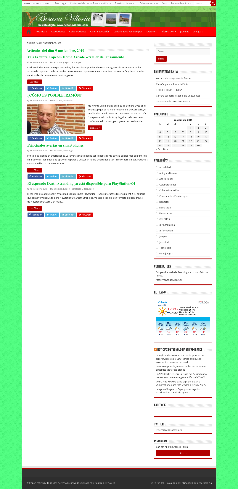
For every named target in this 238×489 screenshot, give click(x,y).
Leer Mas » (35, 82)
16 (198, 136)
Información (167, 31)
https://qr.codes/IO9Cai (169, 280)
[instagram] (214, 9)
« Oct (159, 149)
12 (167, 136)
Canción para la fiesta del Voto (172, 84)
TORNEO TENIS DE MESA (169, 90)
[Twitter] (210, 9)
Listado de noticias (181, 3)
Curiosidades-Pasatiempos (128, 31)
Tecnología (76, 62)
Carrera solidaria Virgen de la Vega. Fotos (178, 95)
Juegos (66, 62)
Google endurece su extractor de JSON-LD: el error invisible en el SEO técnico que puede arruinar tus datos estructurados (180, 359)
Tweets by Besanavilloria (169, 430)
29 (190, 145)
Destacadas (69, 101)
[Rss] (203, 9)
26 (167, 145)
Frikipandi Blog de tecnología (196, 483)
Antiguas (198, 31)
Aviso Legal (60, 3)
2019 (39, 43)
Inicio (165, 3)
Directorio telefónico (125, 3)
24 (206, 141)
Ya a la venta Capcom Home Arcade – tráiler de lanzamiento (75, 57)
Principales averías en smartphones (55, 145)
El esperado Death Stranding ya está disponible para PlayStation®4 (81, 183)
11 (160, 136)
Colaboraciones (77, 31)
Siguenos (183, 453)
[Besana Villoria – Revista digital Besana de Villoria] (119, 16)
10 (206, 132)
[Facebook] (207, 9)
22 (190, 141)
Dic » (165, 149)
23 (198, 141)
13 (175, 136)
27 (175, 145)
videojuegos (88, 189)
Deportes (152, 31)
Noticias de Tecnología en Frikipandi (179, 350)
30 (198, 145)
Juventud (184, 31)
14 (182, 136)
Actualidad (41, 31)
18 (160, 141)
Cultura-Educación (100, 31)
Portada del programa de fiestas (173, 78)
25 (160, 145)
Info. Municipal (167, 224)
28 (182, 145)
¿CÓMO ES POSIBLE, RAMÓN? (54, 95)
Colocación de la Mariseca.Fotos (173, 101)
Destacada (57, 62)
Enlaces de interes (149, 3)
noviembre (50, 43)
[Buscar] (213, 3)
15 (190, 136)
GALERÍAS (164, 219)
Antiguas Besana (168, 173)
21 (182, 141)
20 (175, 141)
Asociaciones (58, 31)
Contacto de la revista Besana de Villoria (90, 3)
